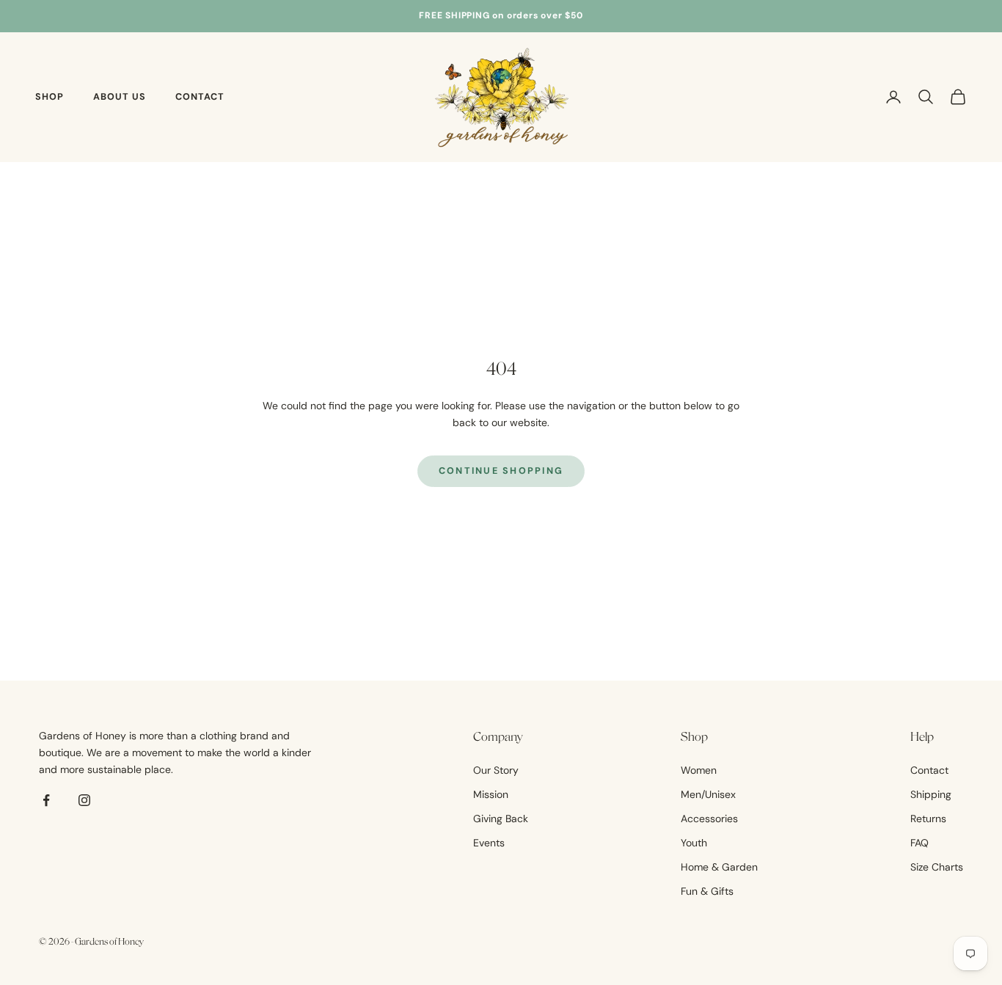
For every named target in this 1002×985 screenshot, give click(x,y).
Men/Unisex (708, 794)
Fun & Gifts (707, 891)
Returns (928, 818)
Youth (694, 842)
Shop (49, 97)
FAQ (919, 842)
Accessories (709, 818)
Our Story (496, 770)
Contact (199, 97)
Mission (490, 794)
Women (699, 770)
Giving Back (500, 818)
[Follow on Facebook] (46, 800)
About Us (119, 97)
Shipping (930, 794)
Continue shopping (501, 471)
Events (489, 842)
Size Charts (936, 867)
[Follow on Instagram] (84, 800)
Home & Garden (719, 867)
